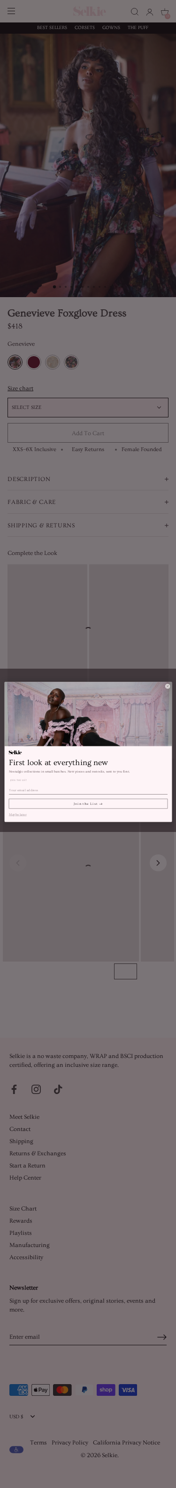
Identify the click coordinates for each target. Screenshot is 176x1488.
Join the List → (88, 803)
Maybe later (17, 814)
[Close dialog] (167, 686)
